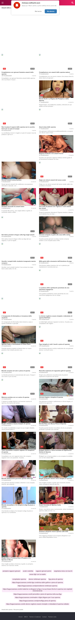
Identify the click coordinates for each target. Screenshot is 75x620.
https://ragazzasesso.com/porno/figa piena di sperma (37, 601)
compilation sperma (19, 579)
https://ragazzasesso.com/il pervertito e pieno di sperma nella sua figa (38, 594)
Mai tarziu (38, 11)
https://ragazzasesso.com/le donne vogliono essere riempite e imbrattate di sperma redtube (37, 604)
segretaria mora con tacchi (63, 571)
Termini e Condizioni (35, 617)
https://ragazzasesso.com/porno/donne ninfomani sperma (37, 586)
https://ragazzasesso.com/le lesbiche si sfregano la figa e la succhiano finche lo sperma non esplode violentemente (37, 590)
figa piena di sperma (56, 579)
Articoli (20, 617)
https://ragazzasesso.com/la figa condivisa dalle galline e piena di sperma (37, 582)
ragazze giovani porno (43, 571)
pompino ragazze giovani (11, 571)
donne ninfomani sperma (37, 579)
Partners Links (52, 617)
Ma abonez (50, 11)
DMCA (26, 617)
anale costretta (28, 571)
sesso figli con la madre (37, 574)
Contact (44, 617)
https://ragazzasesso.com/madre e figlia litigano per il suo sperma (37, 597)
